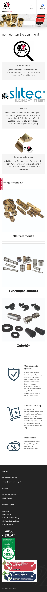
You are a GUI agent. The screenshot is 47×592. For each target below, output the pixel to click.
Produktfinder (23, 65)
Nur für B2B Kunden (1, 184)
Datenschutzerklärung (11, 521)
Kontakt (6, 511)
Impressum (7, 514)
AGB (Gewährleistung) (11, 518)
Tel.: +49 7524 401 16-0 (10, 477)
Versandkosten (8, 524)
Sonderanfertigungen (23, 157)
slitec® (23, 108)
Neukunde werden (9, 495)
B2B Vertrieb (7, 498)
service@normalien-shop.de (11, 482)
